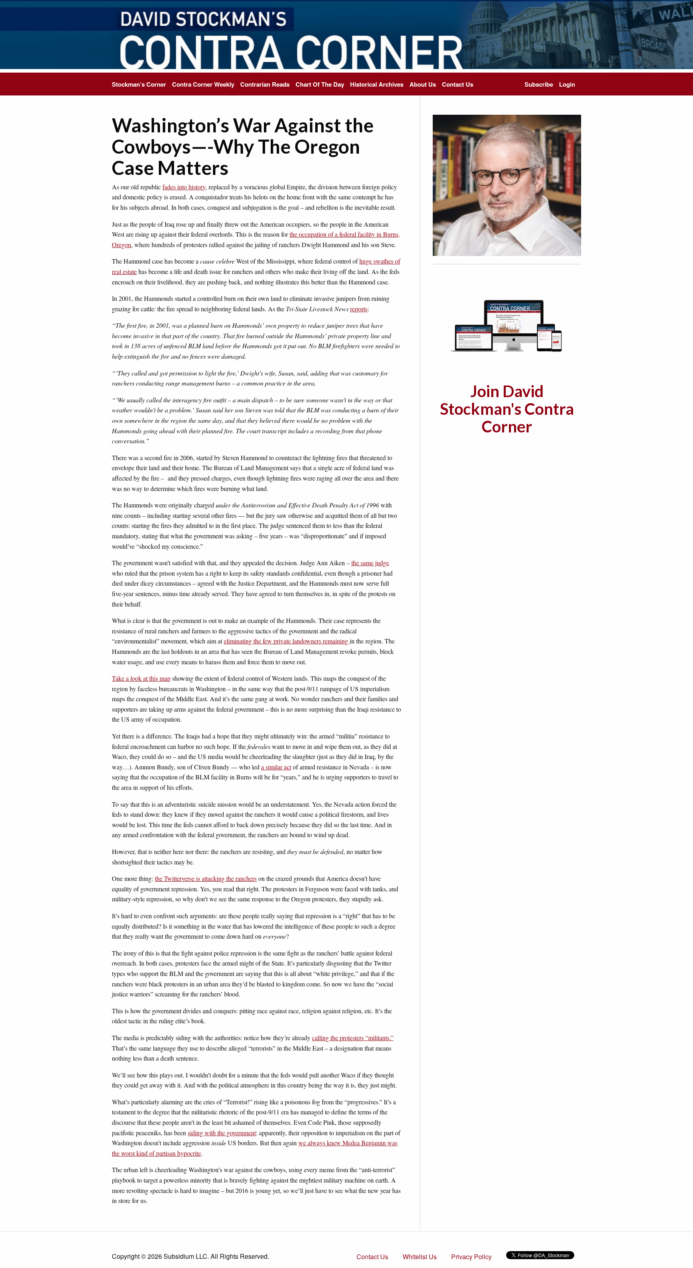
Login (567, 84)
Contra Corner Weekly (203, 84)
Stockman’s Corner (139, 84)
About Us (422, 84)
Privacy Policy (471, 1256)
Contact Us (457, 84)
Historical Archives (376, 84)
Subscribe (539, 84)
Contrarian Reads (265, 84)
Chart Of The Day (320, 84)
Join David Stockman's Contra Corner (507, 408)
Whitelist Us (420, 1256)
